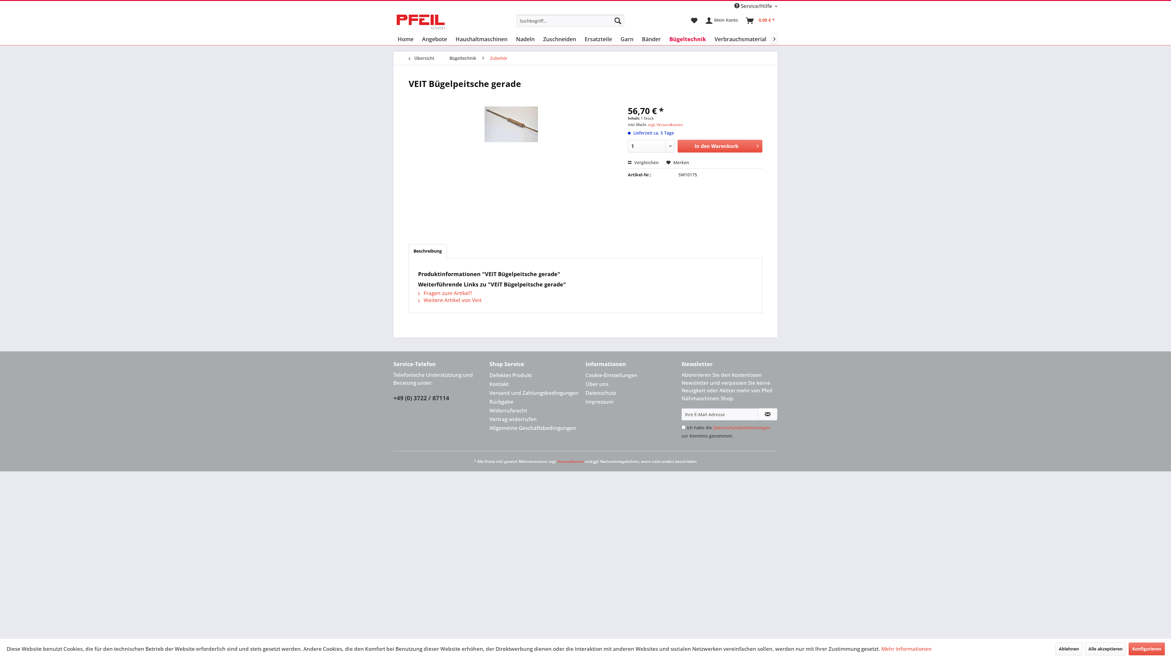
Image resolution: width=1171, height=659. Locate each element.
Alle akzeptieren (1105, 649)
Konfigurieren (1146, 649)
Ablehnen (1069, 649)
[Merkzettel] (694, 21)
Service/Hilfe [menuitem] (756, 5)
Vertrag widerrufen (513, 419)
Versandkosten (570, 461)
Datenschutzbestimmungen (741, 427)
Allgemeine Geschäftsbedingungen (532, 427)
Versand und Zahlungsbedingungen (533, 392)
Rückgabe (501, 401)
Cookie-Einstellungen (612, 375)
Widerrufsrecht (508, 410)
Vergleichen (646, 162)
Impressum (600, 401)
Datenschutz (601, 392)
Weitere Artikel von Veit (452, 300)
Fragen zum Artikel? (447, 293)
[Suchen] (617, 21)
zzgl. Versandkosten (665, 124)
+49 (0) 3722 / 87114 (421, 398)
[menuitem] (570, 21)
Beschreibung (428, 251)
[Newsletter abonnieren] (767, 414)
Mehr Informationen (906, 648)
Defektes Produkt (510, 375)
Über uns (597, 383)
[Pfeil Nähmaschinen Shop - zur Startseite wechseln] (420, 22)
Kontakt (499, 383)
